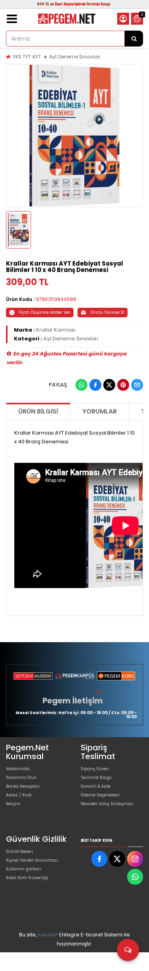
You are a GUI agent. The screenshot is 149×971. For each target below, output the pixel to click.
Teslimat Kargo (96, 778)
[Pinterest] (123, 385)
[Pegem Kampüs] (74, 675)
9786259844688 (56, 299)
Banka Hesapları (23, 786)
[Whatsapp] (81, 385)
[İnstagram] (135, 859)
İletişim (13, 804)
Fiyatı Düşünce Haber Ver (44, 312)
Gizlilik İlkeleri (19, 851)
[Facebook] (95, 385)
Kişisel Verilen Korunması (32, 860)
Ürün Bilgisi (38, 411)
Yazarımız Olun (21, 778)
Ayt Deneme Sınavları (75, 56)
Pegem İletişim (73, 700)
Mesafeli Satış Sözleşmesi (107, 804)
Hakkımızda (18, 769)
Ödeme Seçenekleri (100, 795)
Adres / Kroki (19, 795)
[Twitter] (109, 385)
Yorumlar (99, 411)
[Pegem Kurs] (116, 675)
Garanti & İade (95, 786)
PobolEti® (48, 935)
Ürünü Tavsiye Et (107, 312)
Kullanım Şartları (23, 869)
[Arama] (134, 39)
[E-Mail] (137, 385)
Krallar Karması (55, 330)
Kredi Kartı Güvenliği (27, 878)
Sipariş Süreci (95, 769)
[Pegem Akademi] (33, 675)
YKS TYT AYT (27, 56)
